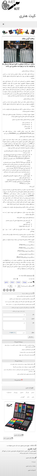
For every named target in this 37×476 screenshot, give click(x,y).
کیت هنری (27, 15)
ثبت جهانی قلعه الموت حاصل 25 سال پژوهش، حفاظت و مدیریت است (19, 302)
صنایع (6, 282)
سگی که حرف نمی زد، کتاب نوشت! (27, 352)
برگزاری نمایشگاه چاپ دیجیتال (28, 350)
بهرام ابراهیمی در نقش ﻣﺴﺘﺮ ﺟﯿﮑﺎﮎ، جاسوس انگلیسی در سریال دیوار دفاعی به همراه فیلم (19, 346)
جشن (32, 392)
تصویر (21, 392)
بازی (33, 397)
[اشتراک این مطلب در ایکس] (7, 290)
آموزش (23, 397)
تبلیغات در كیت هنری (31, 466)
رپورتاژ (24, 282)
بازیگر (27, 392)
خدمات (18, 282)
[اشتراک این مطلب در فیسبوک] (10, 290)
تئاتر (28, 397)
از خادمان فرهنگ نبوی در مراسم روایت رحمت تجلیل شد (22, 364)
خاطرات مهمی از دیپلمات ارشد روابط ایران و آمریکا (23, 367)
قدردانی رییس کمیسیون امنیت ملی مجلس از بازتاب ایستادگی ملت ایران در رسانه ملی (19, 370)
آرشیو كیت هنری (32, 470)
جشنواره (9, 392)
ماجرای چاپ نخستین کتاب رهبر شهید (26, 355)
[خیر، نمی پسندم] (10, 286)
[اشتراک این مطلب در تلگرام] (13, 290)
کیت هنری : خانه (8, 438)
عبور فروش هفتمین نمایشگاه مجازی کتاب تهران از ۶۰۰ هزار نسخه (20, 304)
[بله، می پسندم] (19, 286)
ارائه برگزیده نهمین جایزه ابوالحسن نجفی (25, 296)
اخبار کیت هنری (18, 435)
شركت (12, 282)
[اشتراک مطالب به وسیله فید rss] (4, 290)
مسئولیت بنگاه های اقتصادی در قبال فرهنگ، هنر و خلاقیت (21, 299)
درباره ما (34, 462)
